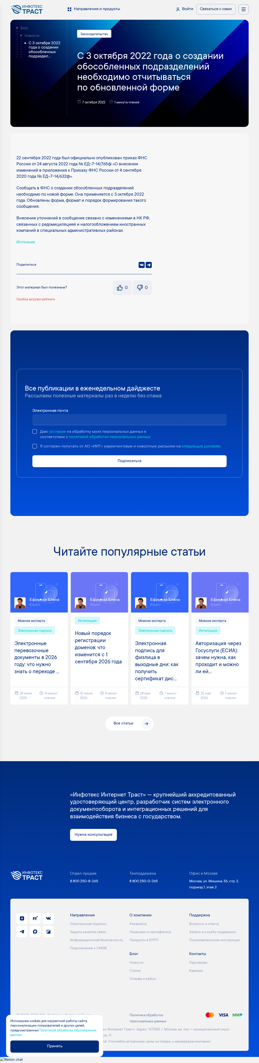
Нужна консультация (93, 835)
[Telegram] (149, 265)
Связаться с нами (216, 9)
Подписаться (129, 461)
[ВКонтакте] (142, 265)
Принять (54, 1046)
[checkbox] (34, 431)
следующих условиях (201, 446)
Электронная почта (50, 411)
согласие (57, 432)
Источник (25, 242)
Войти (187, 9)
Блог (24, 28)
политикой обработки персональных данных (109, 437)
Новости (32, 36)
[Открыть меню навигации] (244, 9)
